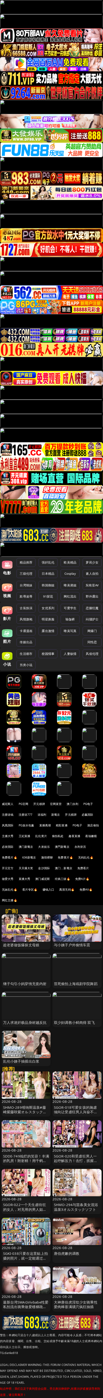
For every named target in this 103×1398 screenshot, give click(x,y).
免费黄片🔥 (65, 857)
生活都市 (26, 654)
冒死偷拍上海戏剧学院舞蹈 (75, 983)
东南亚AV (92, 585)
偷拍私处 (58, 836)
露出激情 (48, 631)
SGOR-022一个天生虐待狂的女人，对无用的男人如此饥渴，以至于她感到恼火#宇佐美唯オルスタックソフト (26, 1211)
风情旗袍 (26, 619)
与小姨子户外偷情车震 (72, 944)
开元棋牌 (39, 804)
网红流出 (70, 596)
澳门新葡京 (26, 847)
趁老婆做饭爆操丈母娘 (21, 944)
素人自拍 (92, 573)
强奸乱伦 (48, 562)
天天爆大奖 (26, 868)
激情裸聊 (47, 857)
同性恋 (92, 642)
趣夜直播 (74, 836)
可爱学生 (70, 608)
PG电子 (88, 804)
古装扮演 (26, 608)
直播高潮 (45, 825)
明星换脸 (48, 619)
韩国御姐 (48, 585)
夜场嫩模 (91, 836)
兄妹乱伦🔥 (9, 890)
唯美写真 (70, 631)
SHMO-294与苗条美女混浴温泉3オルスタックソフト (76, 1207)
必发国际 (8, 847)
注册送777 (26, 815)
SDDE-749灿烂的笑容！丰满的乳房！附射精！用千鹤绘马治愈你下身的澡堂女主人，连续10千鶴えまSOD (26, 1163)
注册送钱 (8, 815)
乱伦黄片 (41, 836)
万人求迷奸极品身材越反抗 (25, 1022)
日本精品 (48, 573)
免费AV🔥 (86, 890)
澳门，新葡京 (63, 868)
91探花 (48, 596)
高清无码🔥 (66, 890)
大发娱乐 (44, 847)
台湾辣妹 (26, 585)
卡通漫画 (26, 631)
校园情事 (48, 654)
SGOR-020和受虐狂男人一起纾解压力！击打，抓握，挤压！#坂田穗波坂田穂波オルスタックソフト (77, 1163)
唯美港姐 (70, 585)
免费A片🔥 (82, 879)
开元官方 (8, 868)
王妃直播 (24, 836)
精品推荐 (26, 562)
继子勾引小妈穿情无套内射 (25, 983)
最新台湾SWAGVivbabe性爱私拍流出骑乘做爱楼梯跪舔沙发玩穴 (26, 1307)
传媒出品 (26, 642)
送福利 (42, 815)
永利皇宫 (80, 847)
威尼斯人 (8, 804)
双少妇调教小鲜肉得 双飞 (74, 1022)
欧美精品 (70, 562)
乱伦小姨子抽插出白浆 (21, 1061)
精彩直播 (62, 825)
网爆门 (92, 631)
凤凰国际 (8, 825)
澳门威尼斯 (42, 879)
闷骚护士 (92, 619)
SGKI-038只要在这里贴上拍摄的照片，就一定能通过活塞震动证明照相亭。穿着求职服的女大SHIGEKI (25, 1260)
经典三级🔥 (62, 879)
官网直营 (56, 804)
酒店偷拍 (93, 825)
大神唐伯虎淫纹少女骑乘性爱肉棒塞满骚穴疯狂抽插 (75, 1304)
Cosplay (70, 573)
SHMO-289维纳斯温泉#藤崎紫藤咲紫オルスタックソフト (25, 1112)
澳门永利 (72, 804)
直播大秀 (24, 879)
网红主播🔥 (9, 900)
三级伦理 (26, 573)
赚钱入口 (48, 890)
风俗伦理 (92, 654)
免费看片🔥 (9, 857)
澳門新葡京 (62, 847)
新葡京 (55, 815)
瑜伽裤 (70, 619)
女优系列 (48, 608)
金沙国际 (44, 868)
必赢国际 (87, 815)
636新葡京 (29, 857)
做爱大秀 (8, 879)
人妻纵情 (70, 654)
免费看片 (83, 868)
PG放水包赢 (26, 825)
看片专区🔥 (30, 890)
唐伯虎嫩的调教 (66, 1253)
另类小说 (26, 665)
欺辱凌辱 (26, 596)
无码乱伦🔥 (85, 857)
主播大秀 (8, 836)
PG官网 (24, 804)
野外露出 (92, 596)
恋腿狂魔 (92, 608)
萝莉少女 (92, 562)
